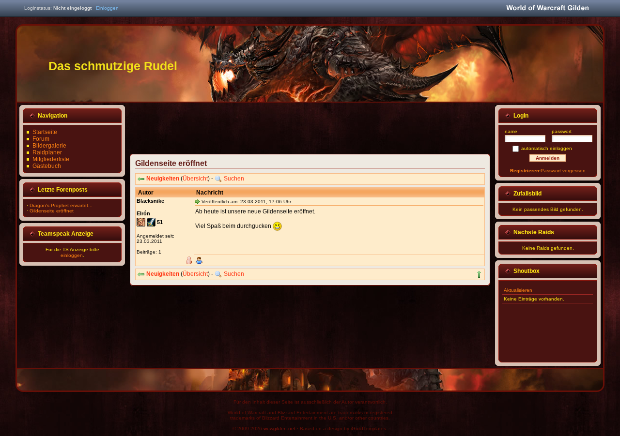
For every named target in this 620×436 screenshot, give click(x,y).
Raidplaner (47, 152)
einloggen (72, 255)
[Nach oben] (479, 274)
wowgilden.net (279, 428)
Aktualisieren (518, 290)
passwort (562, 131)
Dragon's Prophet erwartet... (61, 205)
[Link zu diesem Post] (197, 201)
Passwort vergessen (563, 170)
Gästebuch (46, 166)
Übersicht (195, 178)
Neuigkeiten (162, 178)
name (511, 131)
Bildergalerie (49, 145)
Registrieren (524, 170)
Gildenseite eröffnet (52, 210)
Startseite (44, 132)
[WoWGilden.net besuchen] (547, 8)
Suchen (234, 178)
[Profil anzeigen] (199, 260)
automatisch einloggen (546, 148)
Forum (40, 138)
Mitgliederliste (50, 159)
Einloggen (107, 8)
